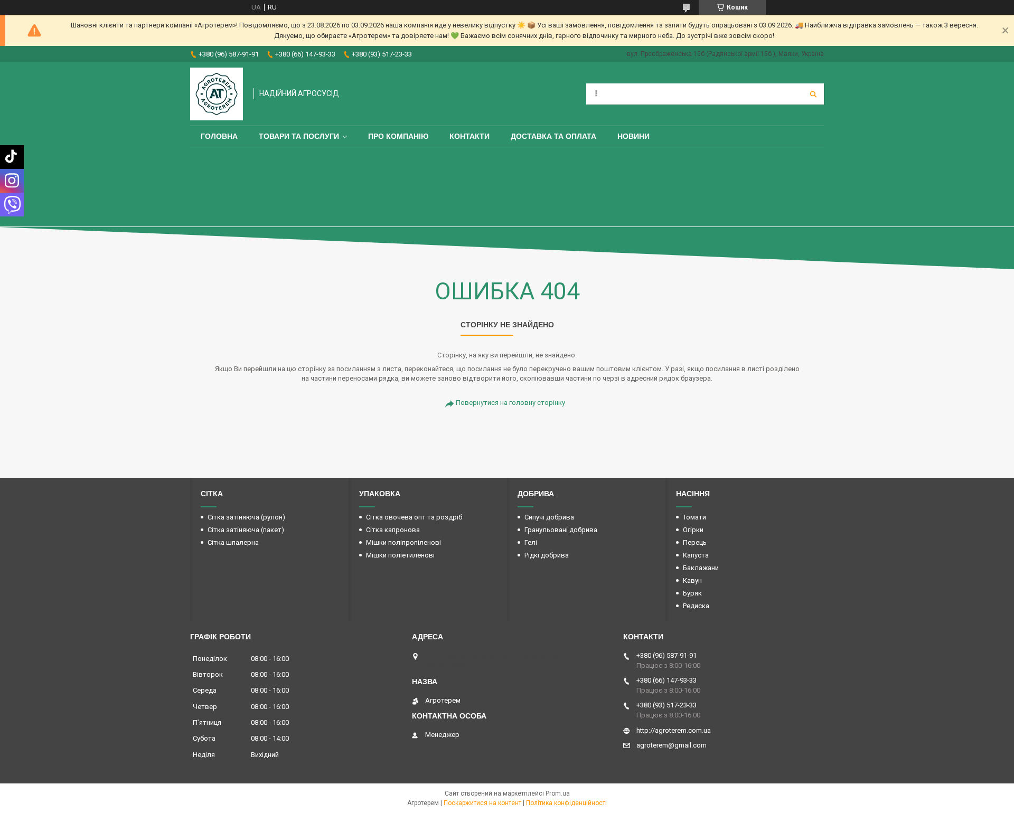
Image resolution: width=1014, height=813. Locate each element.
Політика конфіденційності (566, 803)
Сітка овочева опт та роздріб (414, 517)
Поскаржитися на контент (482, 803)
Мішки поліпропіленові (403, 542)
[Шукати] (813, 94)
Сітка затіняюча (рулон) (246, 517)
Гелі (530, 542)
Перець (695, 542)
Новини (633, 136)
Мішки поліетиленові (400, 555)
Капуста (696, 555)
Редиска (696, 606)
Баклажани (701, 568)
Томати (694, 517)
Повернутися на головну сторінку (510, 402)
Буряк (692, 593)
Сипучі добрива (549, 517)
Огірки (693, 530)
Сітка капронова (393, 530)
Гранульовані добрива (560, 530)
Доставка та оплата (553, 136)
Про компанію (398, 136)
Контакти (469, 136)
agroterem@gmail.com (671, 745)
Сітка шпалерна (233, 542)
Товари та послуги (299, 136)
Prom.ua (558, 793)
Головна (219, 136)
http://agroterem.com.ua (673, 730)
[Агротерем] (216, 94)
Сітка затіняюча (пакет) (246, 530)
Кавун (692, 580)
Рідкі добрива (546, 555)
